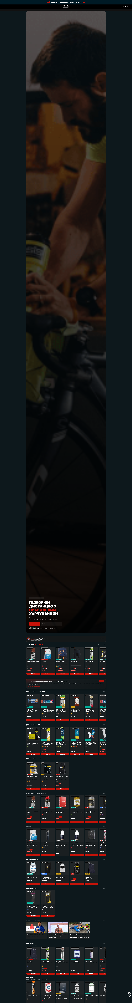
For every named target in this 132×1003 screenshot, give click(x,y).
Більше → (103, 638)
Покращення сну (32, 888)
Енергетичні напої (33, 758)
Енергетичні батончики (35, 691)
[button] (66, 639)
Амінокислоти (32, 859)
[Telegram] (129, 993)
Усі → (104, 691)
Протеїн (29, 826)
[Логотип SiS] (66, 7)
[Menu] (3, 7)
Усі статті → (103, 920)
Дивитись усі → (102, 644)
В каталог (34, 623)
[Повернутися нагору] (129, 990)
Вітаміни (29, 977)
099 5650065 (126, 6)
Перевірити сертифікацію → (35, 686)
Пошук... (46, 624)
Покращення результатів (36, 793)
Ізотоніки (30, 943)
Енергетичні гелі (33, 724)
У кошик (34, 673)
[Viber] (129, 996)
